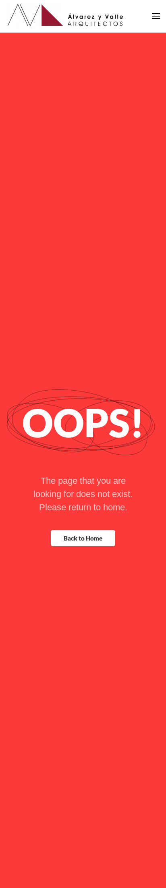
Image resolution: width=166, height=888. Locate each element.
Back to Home (83, 538)
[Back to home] (66, 16)
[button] (156, 16)
